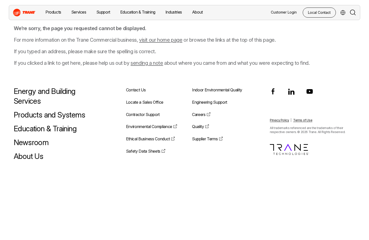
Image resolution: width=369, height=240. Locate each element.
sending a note (147, 63)
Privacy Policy (279, 120)
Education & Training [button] (137, 12)
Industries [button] (173, 12)
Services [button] (78, 12)
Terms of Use (302, 120)
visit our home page (160, 40)
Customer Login (284, 12)
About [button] (197, 12)
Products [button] (53, 12)
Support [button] (103, 12)
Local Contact (319, 12)
